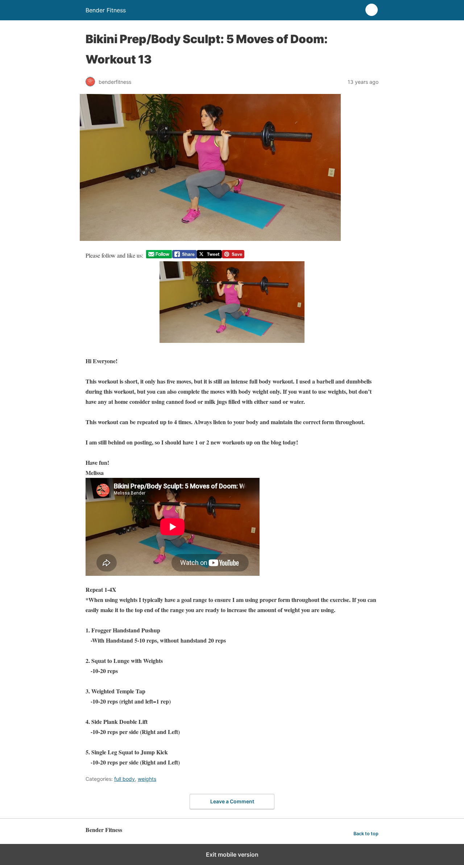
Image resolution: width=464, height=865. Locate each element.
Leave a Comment (232, 801)
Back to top (365, 833)
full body (124, 779)
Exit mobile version (232, 854)
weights (147, 779)
